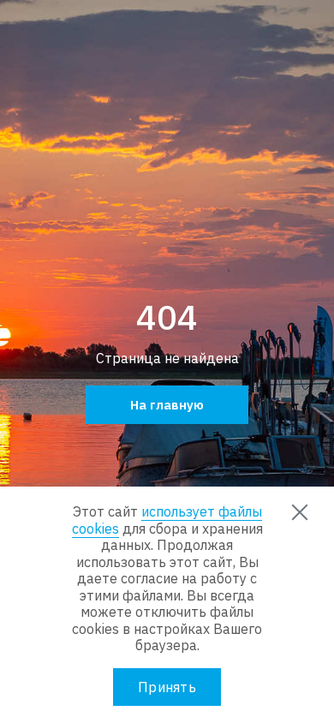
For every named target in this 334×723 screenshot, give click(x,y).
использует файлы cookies (167, 520)
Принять (167, 687)
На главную (167, 405)
